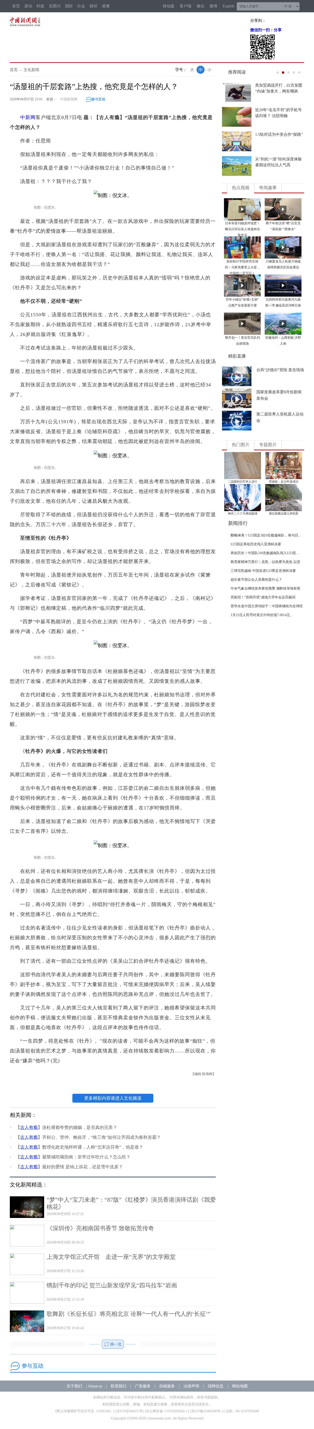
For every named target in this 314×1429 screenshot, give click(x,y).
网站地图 (240, 1386)
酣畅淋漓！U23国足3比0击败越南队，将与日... (266, 535)
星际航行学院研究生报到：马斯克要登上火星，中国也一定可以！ (242, 267)
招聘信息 (215, 1386)
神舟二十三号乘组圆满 (242, 513)
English (228, 6)
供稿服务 (167, 1386)
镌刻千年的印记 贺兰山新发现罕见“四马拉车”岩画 (112, 1285)
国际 (69, 6)
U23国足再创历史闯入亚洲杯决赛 (256, 544)
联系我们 (118, 1386)
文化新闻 (31, 70)
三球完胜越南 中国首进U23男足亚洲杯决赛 (263, 571)
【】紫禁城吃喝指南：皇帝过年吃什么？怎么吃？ (73, 1157)
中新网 (28, 117)
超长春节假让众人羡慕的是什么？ (256, 579)
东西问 (55, 6)
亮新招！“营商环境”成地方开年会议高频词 (263, 597)
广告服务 (143, 1386)
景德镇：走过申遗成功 (283, 481)
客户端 (185, 6)
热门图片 (240, 444)
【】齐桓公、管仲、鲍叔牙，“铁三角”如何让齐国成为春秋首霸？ (88, 1137)
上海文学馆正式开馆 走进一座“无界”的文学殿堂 (111, 1257)
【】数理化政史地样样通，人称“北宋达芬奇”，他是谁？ (79, 1147)
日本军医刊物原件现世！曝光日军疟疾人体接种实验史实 (242, 229)
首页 (16, 6)
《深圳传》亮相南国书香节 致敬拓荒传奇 (100, 1228)
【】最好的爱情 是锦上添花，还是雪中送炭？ (69, 1166)
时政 (40, 6)
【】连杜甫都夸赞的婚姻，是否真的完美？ (66, 1127)
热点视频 (240, 187)
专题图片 (268, 444)
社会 (81, 6)
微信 (200, 6)
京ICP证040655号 (130, 1411)
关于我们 (74, 1386)
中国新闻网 (68, 99)
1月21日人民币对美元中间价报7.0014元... (262, 615)
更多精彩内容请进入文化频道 (113, 1098)
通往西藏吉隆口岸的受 (283, 513)
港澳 (106, 6)
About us (95, 1386)
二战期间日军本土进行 (242, 481)
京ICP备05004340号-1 (207, 1411)
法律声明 (191, 1386)
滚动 (28, 6)
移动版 (168, 6)
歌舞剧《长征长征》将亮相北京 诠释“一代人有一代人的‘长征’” (128, 1314)
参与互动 (98, 99)
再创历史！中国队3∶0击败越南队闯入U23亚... (265, 553)
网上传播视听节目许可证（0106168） (84, 1411)
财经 (93, 6)
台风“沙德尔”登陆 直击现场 (280, 370)
